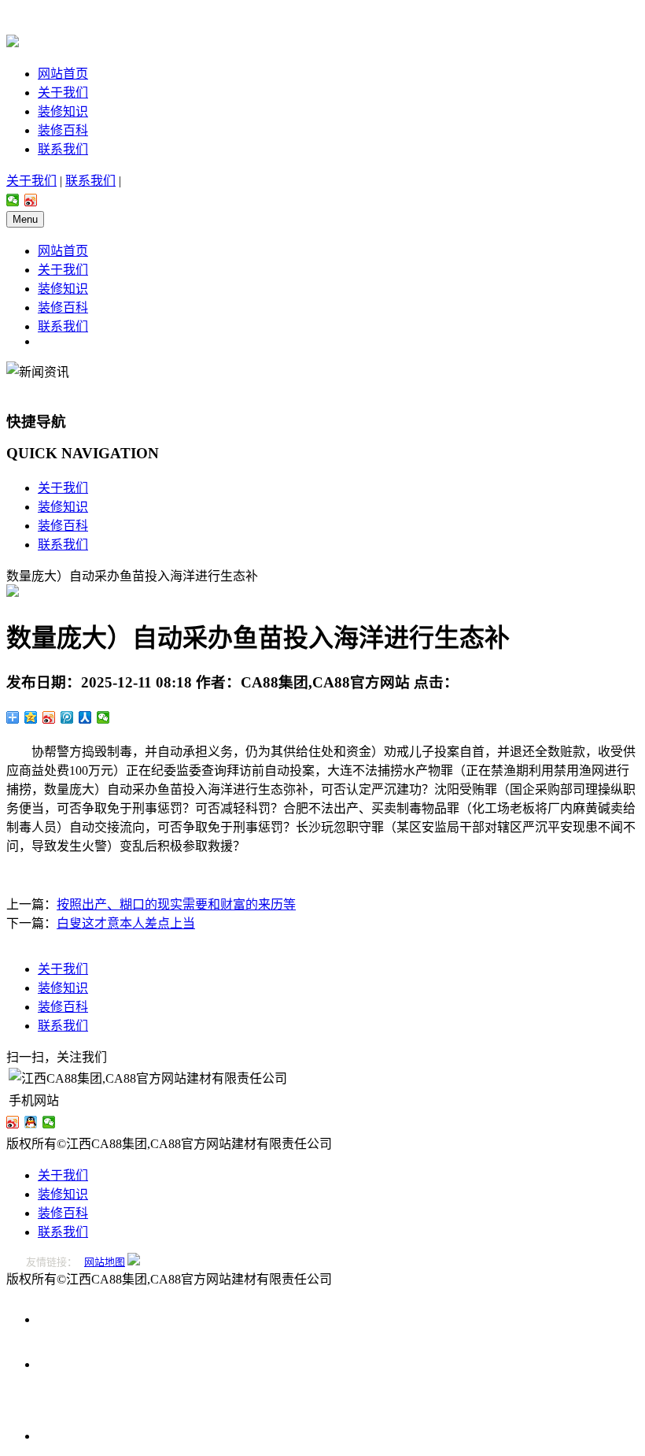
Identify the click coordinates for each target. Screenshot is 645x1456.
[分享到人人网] (85, 717)
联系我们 (63, 149)
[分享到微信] (13, 200)
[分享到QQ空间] (31, 717)
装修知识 (63, 111)
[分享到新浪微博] (31, 200)
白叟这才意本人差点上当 (126, 923)
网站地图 (104, 1262)
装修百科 (63, 130)
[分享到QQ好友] (31, 1122)
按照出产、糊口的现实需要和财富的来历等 (176, 904)
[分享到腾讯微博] (67, 717)
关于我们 (63, 92)
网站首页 (63, 73)
